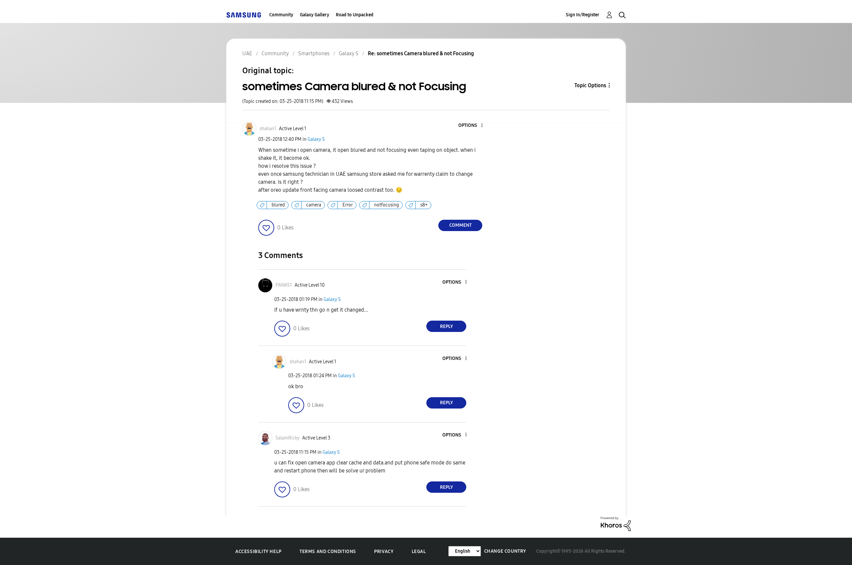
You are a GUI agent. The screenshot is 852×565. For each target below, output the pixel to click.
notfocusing (386, 205)
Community (281, 15)
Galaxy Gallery (314, 15)
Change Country (505, 551)
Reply (446, 326)
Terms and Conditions (328, 551)
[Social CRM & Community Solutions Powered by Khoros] (616, 523)
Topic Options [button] (590, 85)
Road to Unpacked (354, 15)
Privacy (383, 551)
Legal (419, 551)
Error (347, 205)
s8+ (424, 205)
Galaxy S (316, 139)
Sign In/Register (582, 15)
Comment (460, 225)
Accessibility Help (258, 551)
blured (278, 205)
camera (313, 205)
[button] (471, 126)
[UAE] (243, 15)
